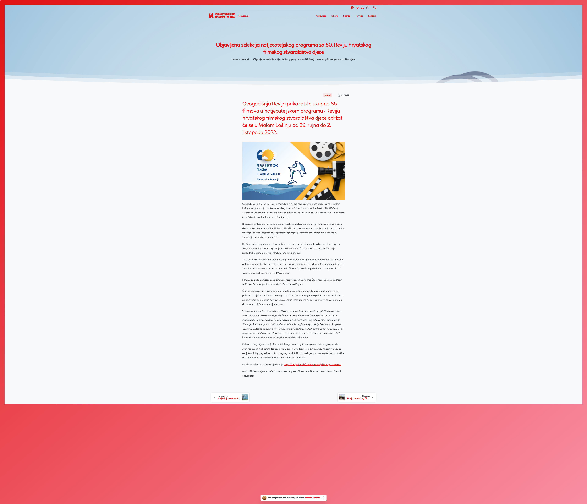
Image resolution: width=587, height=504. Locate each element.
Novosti (246, 59)
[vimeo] (357, 7)
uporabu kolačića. (313, 498)
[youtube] (362, 7)
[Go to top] (574, 500)
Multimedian (231, 492)
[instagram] (367, 7)
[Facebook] (352, 7)
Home (235, 59)
